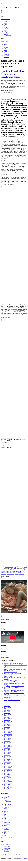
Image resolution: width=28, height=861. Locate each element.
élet (4, 803)
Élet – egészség (7, 51)
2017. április (7, 736)
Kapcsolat (6, 851)
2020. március (7, 714)
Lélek (5, 818)
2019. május (7, 720)
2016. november (8, 743)
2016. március (7, 752)
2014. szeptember (8, 769)
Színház (6, 31)
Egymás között (7, 35)
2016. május (7, 749)
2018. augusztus (8, 722)
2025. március (7, 707)
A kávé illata (7, 698)
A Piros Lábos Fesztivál (13, 147)
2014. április (7, 776)
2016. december (8, 742)
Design (5, 50)
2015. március (7, 762)
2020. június (7, 711)
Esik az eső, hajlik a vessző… (11, 691)
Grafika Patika (23, 858)
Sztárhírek (6, 55)
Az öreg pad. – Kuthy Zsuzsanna (12, 700)
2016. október (7, 745)
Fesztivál (10, 569)
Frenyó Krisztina (9, 567)
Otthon (5, 44)
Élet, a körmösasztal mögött (10, 672)
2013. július (6, 788)
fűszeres (15, 569)
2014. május (7, 774)
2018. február (7, 727)
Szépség (6, 47)
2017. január (7, 741)
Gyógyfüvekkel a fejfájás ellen (11, 687)
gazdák (23, 569)
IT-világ (6, 34)
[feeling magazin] (1, 3)
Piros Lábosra (5, 438)
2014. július (6, 771)
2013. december (8, 781)
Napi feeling (7, 822)
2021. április (7, 710)
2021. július (6, 708)
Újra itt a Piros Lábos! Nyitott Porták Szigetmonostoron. (12, 74)
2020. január (7, 717)
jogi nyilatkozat (7, 846)
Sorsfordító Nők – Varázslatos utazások (13, 663)
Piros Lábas (12, 572)
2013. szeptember (8, 785)
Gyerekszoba (7, 25)
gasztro (19, 569)
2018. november (8, 721)
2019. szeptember (8, 718)
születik (5, 832)
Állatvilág (6, 28)
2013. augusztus (8, 787)
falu (1, 569)
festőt (5, 810)
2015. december (8, 756)
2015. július (6, 760)
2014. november (8, 766)
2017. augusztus (8, 735)
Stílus (5, 45)
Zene (5, 835)
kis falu (10, 571)
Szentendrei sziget (11, 574)
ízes (1, 571)
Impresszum (7, 848)
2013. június (7, 790)
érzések (5, 806)
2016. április (7, 750)
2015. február (7, 763)
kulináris (14, 571)
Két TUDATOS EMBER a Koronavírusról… (15, 681)
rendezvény (3, 574)
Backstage (6, 57)
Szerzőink (6, 849)
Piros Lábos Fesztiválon (17, 180)
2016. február (7, 753)
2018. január (7, 728)
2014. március (7, 777)
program (21, 572)
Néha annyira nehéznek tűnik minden (13, 667)
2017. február (7, 739)
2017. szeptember (8, 734)
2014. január (7, 780)
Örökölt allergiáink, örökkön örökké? (13, 673)
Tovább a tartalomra (5, 19)
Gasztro (6, 52)
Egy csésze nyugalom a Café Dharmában (14, 686)
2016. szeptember (8, 746)
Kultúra (5, 48)
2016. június (7, 748)
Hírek (5, 23)
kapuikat (5, 571)
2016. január (7, 755)
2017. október (7, 732)
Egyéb (5, 800)
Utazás (5, 27)
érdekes (23, 568)
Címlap (5, 21)
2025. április (7, 706)
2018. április (7, 724)
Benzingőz (6, 32)
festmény (6, 808)
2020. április (7, 713)
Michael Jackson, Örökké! (10, 680)
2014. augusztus (8, 770)
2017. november (8, 731)
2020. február (7, 715)
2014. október (7, 767)
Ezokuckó (6, 54)
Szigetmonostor (20, 574)
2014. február (7, 778)
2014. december (8, 764)
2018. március (7, 725)
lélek (5, 820)
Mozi (5, 30)
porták (17, 572)
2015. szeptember (8, 759)
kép (5, 815)
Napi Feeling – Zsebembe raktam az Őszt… (14, 690)
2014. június (7, 773)
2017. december (8, 729)
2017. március (7, 738)
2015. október (7, 757)
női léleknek (7, 824)
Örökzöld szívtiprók (9, 688)
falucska (5, 569)
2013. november (8, 783)
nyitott (7, 572)
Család (5, 24)
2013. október (7, 784)
